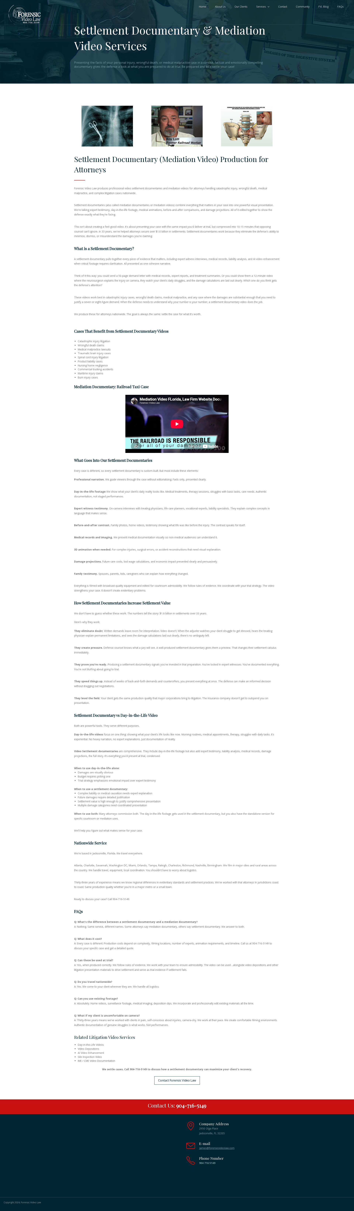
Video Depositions (88, 1048)
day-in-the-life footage (124, 210)
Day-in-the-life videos (88, 734)
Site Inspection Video (90, 1057)
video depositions (255, 965)
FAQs (340, 6)
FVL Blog (323, 6)
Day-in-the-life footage (90, 491)
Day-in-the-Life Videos (91, 1044)
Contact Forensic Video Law (177, 1080)
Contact (282, 6)
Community (303, 6)
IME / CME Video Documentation (96, 1060)
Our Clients (241, 6)
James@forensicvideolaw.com (217, 1148)
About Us (220, 6)
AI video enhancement (266, 259)
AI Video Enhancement (91, 1053)
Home (202, 6)
